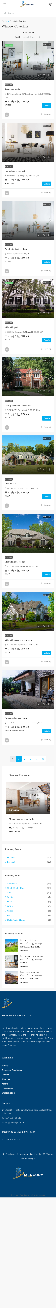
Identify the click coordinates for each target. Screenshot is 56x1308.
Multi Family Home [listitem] (16, 920)
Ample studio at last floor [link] (16, 249)
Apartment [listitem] (12, 883)
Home (7, 21)
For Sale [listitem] (11, 857)
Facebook (10, 1154)
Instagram (24, 1154)
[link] (28, 60)
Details (47, 105)
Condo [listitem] (10, 911)
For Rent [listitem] (11, 862)
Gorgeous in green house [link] (16, 718)
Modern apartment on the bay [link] (22, 819)
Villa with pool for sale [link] (15, 562)
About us (6, 1079)
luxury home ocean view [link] (29, 972)
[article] (28, 809)
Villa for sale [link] (10, 483)
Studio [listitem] (10, 897)
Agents (5, 1084)
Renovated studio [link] (12, 89)
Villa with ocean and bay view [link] (18, 640)
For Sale (46, 44)
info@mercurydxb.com (15, 1122)
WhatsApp (30, 1158)
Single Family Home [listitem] (16, 888)
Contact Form (8, 1088)
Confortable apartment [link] (15, 171)
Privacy (5, 1065)
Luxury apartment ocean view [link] (32, 956)
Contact (5, 1075)
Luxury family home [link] (28, 940)
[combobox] (31, 37)
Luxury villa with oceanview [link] (18, 405)
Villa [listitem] (9, 892)
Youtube (50, 1154)
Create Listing (8, 1093)
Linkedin (37, 1154)
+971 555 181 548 (13, 1118)
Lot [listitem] (8, 915)
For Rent (46, 126)
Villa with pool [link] (11, 327)
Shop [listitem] (9, 902)
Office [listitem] (10, 906)
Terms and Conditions (12, 1070)
